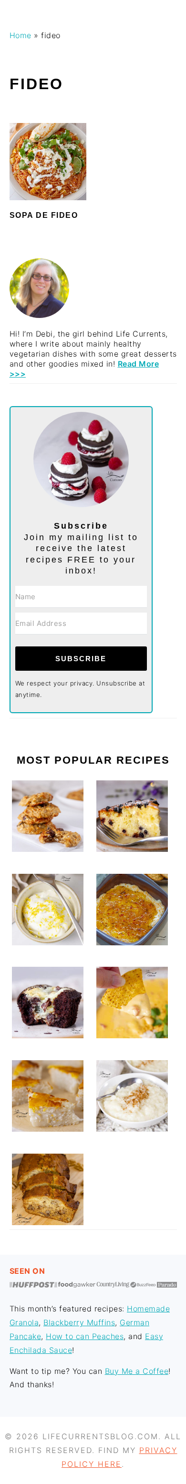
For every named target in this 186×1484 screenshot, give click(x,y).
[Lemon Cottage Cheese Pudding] (47, 942)
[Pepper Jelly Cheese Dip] (132, 942)
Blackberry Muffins (79, 1322)
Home (20, 35)
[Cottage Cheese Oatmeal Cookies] (47, 849)
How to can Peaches (85, 1336)
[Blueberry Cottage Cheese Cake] (132, 849)
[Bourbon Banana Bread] (47, 1222)
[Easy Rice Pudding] (132, 1129)
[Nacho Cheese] (132, 1035)
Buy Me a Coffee (137, 1371)
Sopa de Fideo (44, 215)
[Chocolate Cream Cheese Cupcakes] (47, 1035)
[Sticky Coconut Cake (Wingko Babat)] (47, 1129)
